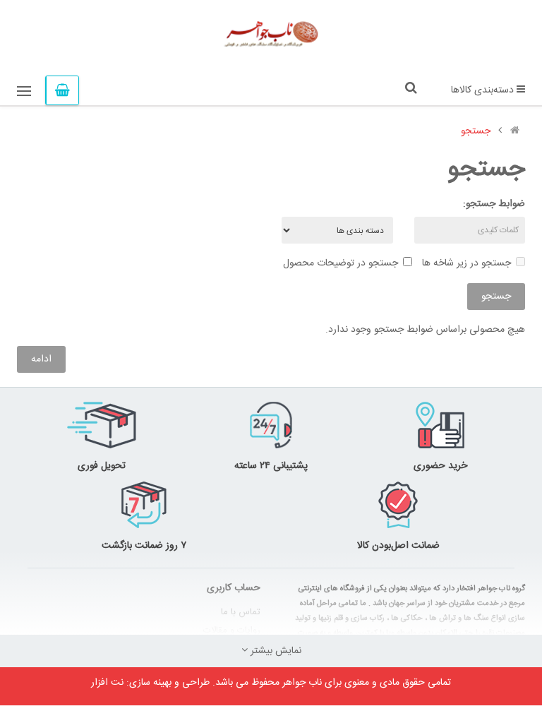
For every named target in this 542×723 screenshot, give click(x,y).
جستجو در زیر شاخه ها (466, 263)
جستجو (475, 131)
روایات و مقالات (231, 630)
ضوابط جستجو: (494, 204)
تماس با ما (240, 612)
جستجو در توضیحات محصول (340, 263)
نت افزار (107, 682)
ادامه (41, 359)
